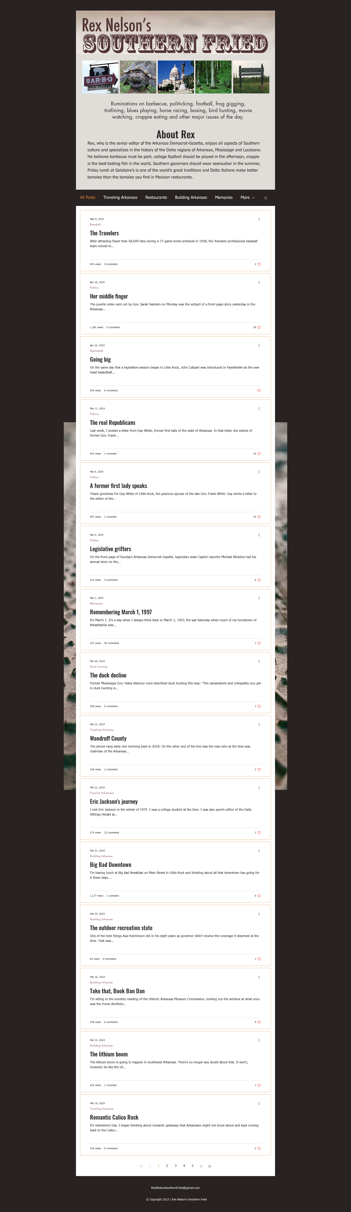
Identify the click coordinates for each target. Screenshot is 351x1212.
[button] (266, 198)
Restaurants (156, 198)
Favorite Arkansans (102, 793)
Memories (224, 198)
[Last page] (209, 1166)
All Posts (87, 198)
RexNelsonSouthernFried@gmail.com (175, 1187)
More (245, 198)
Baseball (95, 224)
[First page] (141, 1166)
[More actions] (260, 219)
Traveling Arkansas (120, 198)
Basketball (96, 351)
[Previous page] (150, 1166)
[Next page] (201, 1166)
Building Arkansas (191, 198)
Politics (94, 287)
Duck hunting (98, 666)
